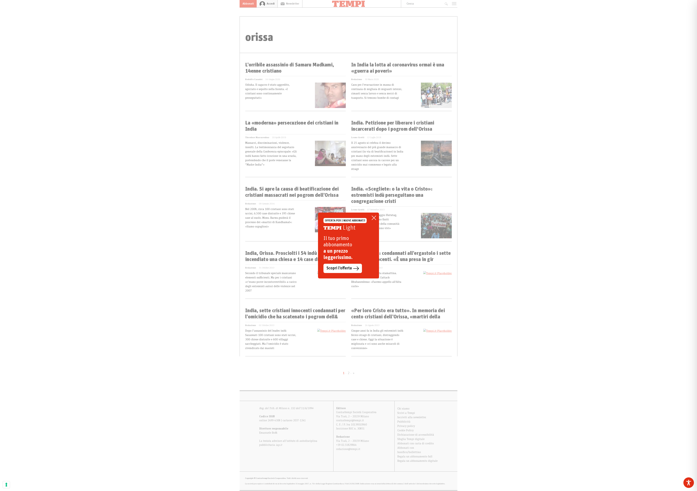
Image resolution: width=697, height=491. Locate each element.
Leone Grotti (357, 137)
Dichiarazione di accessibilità (415, 434)
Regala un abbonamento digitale (417, 460)
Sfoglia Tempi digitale (411, 439)
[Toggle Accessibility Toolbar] (688, 482)
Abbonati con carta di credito (415, 443)
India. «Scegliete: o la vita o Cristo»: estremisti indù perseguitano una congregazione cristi (392, 195)
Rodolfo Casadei (253, 79)
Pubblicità (403, 421)
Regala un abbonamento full (414, 456)
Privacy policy (406, 426)
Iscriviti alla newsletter (411, 417)
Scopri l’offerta (339, 268)
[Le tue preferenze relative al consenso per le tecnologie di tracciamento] (6, 484)
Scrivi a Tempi (406, 412)
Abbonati (248, 3)
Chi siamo (403, 408)
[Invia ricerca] (446, 3)
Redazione (356, 79)
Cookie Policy (405, 430)
